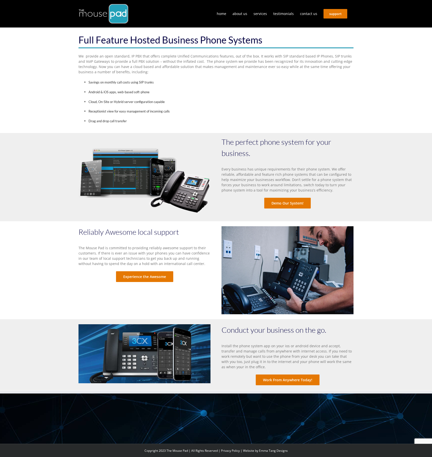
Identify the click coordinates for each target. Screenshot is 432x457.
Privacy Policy (230, 450)
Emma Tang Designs (273, 450)
